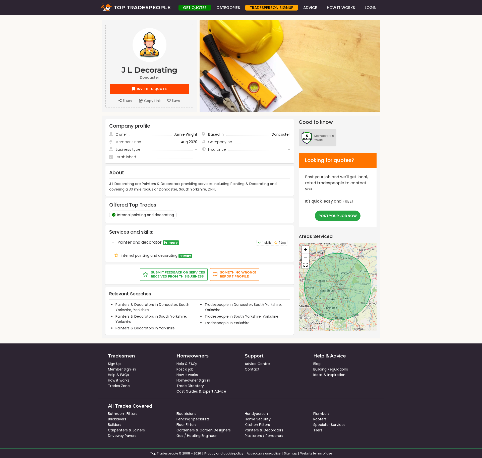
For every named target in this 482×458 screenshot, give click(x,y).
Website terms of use (316, 453)
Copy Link (152, 100)
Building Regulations (330, 369)
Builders (114, 424)
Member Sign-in (122, 369)
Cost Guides (187, 391)
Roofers (320, 419)
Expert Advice (214, 391)
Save (175, 100)
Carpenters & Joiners (126, 430)
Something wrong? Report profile (238, 274)
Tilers (317, 430)
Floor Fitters (186, 424)
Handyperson (256, 413)
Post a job (185, 369)
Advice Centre (257, 363)
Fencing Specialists (193, 419)
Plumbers (321, 413)
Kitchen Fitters (257, 424)
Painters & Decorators (264, 430)
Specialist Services (329, 424)
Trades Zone (119, 385)
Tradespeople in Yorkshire (227, 322)
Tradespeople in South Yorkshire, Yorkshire (241, 316)
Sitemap (290, 453)
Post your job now (338, 215)
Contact (252, 369)
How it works (118, 380)
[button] (305, 249)
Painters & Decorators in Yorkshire (145, 328)
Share (127, 100)
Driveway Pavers (122, 435)
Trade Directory (190, 385)
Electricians (186, 413)
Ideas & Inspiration (329, 374)
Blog (317, 363)
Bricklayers (117, 419)
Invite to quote (151, 89)
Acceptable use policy (264, 453)
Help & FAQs (118, 374)
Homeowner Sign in (193, 380)
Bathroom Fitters (122, 413)
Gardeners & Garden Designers (203, 430)
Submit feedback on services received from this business (178, 274)
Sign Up (114, 363)
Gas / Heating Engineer (196, 435)
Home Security (258, 419)
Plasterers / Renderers (264, 435)
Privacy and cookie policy (224, 453)
